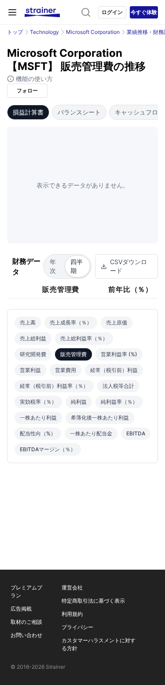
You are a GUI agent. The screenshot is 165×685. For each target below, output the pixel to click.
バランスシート (79, 112)
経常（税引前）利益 (114, 370)
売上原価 (116, 322)
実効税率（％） (38, 401)
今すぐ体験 (144, 12)
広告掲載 (21, 608)
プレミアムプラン (26, 591)
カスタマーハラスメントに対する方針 (99, 644)
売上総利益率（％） (84, 338)
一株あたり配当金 (91, 433)
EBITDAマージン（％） (48, 449)
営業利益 (30, 370)
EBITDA (135, 433)
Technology (44, 32)
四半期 (76, 266)
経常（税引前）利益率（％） (54, 386)
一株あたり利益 (38, 417)
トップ (15, 32)
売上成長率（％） (71, 322)
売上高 (28, 322)
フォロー (27, 90)
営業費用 (65, 370)
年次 (53, 266)
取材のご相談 (26, 622)
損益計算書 (28, 112)
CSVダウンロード (128, 266)
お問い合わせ (26, 635)
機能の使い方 (33, 78)
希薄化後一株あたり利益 (100, 417)
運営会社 (72, 587)
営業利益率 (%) (119, 354)
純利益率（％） (119, 401)
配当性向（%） (38, 433)
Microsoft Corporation (93, 32)
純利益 (79, 401)
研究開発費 (33, 354)
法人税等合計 (118, 386)
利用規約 (72, 614)
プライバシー (77, 627)
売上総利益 (33, 338)
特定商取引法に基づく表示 (93, 600)
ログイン (112, 12)
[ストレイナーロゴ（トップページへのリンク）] (42, 12)
